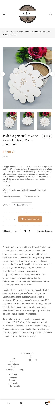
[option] (27, 78)
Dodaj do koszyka (32, 219)
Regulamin (13, 361)
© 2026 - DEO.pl (27, 353)
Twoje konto (15, 386)
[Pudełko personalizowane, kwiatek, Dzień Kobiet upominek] (44, 136)
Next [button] (52, 74)
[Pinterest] (29, 231)
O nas (13, 358)
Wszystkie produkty (13, 376)
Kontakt (9, 370)
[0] (46, 405)
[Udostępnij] (20, 231)
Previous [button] (3, 74)
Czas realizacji (13, 364)
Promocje (13, 380)
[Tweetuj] (25, 231)
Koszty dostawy (45, 231)
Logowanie (13, 383)
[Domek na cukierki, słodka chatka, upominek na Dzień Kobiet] (49, 136)
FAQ (13, 367)
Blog (21, 370)
